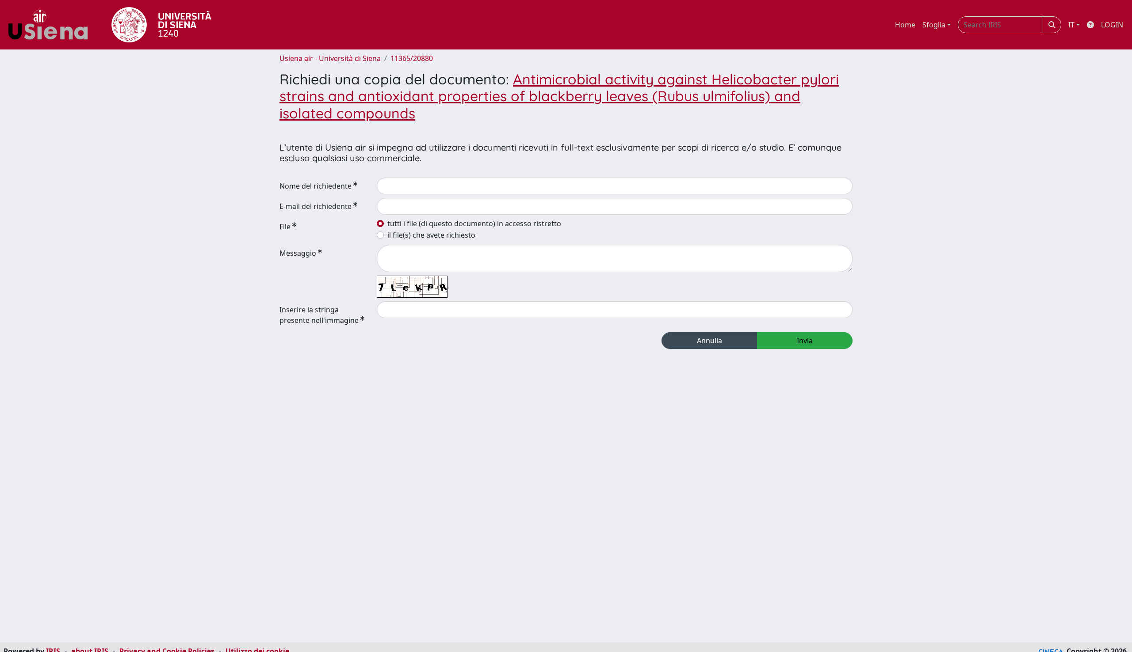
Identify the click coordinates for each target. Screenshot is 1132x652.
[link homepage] (51, 24)
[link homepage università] (161, 24)
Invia (805, 340)
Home (905, 25)
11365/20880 (411, 58)
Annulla (709, 340)
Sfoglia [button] (933, 25)
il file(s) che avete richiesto (431, 235)
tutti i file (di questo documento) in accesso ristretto (474, 223)
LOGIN (1112, 25)
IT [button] (1071, 25)
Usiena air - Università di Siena (330, 58)
